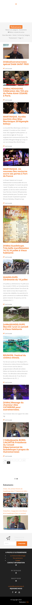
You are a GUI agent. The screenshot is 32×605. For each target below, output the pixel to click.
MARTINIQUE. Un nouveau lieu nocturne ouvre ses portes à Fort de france (15, 172)
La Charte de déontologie (17, 556)
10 (23, 460)
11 (4, 462)
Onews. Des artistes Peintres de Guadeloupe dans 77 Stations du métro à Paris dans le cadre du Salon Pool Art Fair (15, 490)
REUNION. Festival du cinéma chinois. (14, 356)
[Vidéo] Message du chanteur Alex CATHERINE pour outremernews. (13, 406)
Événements (23, 30)
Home (14, 35)
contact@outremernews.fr (16, 586)
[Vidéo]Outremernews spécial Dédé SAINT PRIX (16, 63)
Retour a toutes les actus (16, 32)
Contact (17, 560)
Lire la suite (8, 68)
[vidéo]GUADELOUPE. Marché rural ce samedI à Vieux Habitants (15, 327)
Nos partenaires (18, 558)
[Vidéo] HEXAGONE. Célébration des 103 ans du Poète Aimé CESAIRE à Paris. (15, 92)
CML (27, 602)
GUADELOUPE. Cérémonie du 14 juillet (15, 278)
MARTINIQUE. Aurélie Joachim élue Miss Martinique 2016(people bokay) (15, 120)
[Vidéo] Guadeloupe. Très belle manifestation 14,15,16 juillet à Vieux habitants (16, 249)
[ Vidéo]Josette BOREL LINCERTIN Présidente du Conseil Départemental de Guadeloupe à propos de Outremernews (16, 446)
